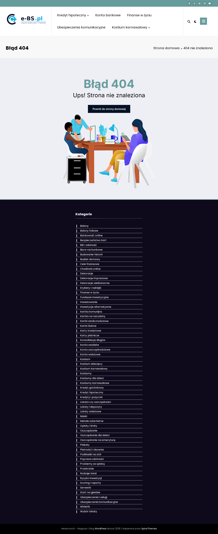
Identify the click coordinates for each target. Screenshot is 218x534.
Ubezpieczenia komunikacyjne (81, 27)
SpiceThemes (149, 528)
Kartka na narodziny (92, 316)
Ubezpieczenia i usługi (93, 497)
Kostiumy (86, 373)
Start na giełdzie (90, 492)
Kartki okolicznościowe (94, 321)
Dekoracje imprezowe (94, 278)
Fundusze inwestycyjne (94, 297)
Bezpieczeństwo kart (93, 240)
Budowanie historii (91, 254)
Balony (84, 226)
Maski (83, 416)
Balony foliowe (89, 231)
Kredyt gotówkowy (92, 387)
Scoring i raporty (90, 483)
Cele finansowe (89, 264)
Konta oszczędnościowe (95, 349)
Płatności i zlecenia (92, 449)
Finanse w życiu (139, 15)
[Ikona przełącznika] (203, 21)
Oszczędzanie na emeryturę (97, 440)
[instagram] (205, 3)
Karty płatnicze (89, 335)
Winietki (85, 506)
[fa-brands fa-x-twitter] (194, 3)
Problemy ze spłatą (92, 464)
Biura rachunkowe (91, 250)
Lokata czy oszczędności (95, 402)
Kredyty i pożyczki (91, 397)
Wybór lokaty (88, 511)
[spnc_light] (195, 21)
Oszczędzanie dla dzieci (94, 435)
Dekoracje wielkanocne (94, 283)
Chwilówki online (90, 269)
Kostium (85, 359)
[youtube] (210, 3)
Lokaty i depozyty (91, 407)
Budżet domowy (90, 259)
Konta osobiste (89, 345)
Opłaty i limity (88, 426)
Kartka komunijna (91, 311)
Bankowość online (91, 235)
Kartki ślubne (88, 326)
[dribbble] (199, 3)
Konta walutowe (90, 354)
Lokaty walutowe (90, 411)
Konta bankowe (108, 15)
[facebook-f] (189, 3)
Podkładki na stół (90, 454)
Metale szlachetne (91, 421)
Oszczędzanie (88, 430)
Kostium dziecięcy (91, 364)
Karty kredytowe (90, 330)
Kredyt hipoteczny (71, 15)
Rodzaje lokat (88, 473)
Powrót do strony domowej (109, 109)
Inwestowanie (88, 302)
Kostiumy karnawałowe (94, 383)
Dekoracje (86, 273)
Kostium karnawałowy (129, 27)
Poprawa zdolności (92, 459)
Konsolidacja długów (92, 340)
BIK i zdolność (88, 245)
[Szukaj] (189, 21)
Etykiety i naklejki (90, 288)
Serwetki (85, 487)
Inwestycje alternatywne (95, 307)
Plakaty (85, 445)
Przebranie (87, 468)
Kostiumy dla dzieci (92, 378)
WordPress (100, 528)
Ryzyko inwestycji (91, 478)
